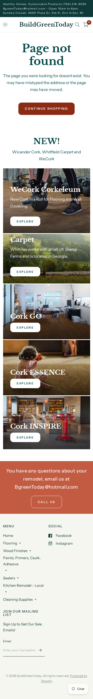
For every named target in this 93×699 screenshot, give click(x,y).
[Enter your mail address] (40, 650)
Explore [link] (25, 221)
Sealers (9, 578)
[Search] (77, 24)
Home (8, 535)
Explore (25, 327)
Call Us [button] (46, 502)
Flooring (10, 543)
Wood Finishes (15, 550)
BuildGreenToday (46, 25)
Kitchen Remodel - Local (23, 585)
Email (7, 641)
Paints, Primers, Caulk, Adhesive (22, 561)
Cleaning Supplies (18, 599)
